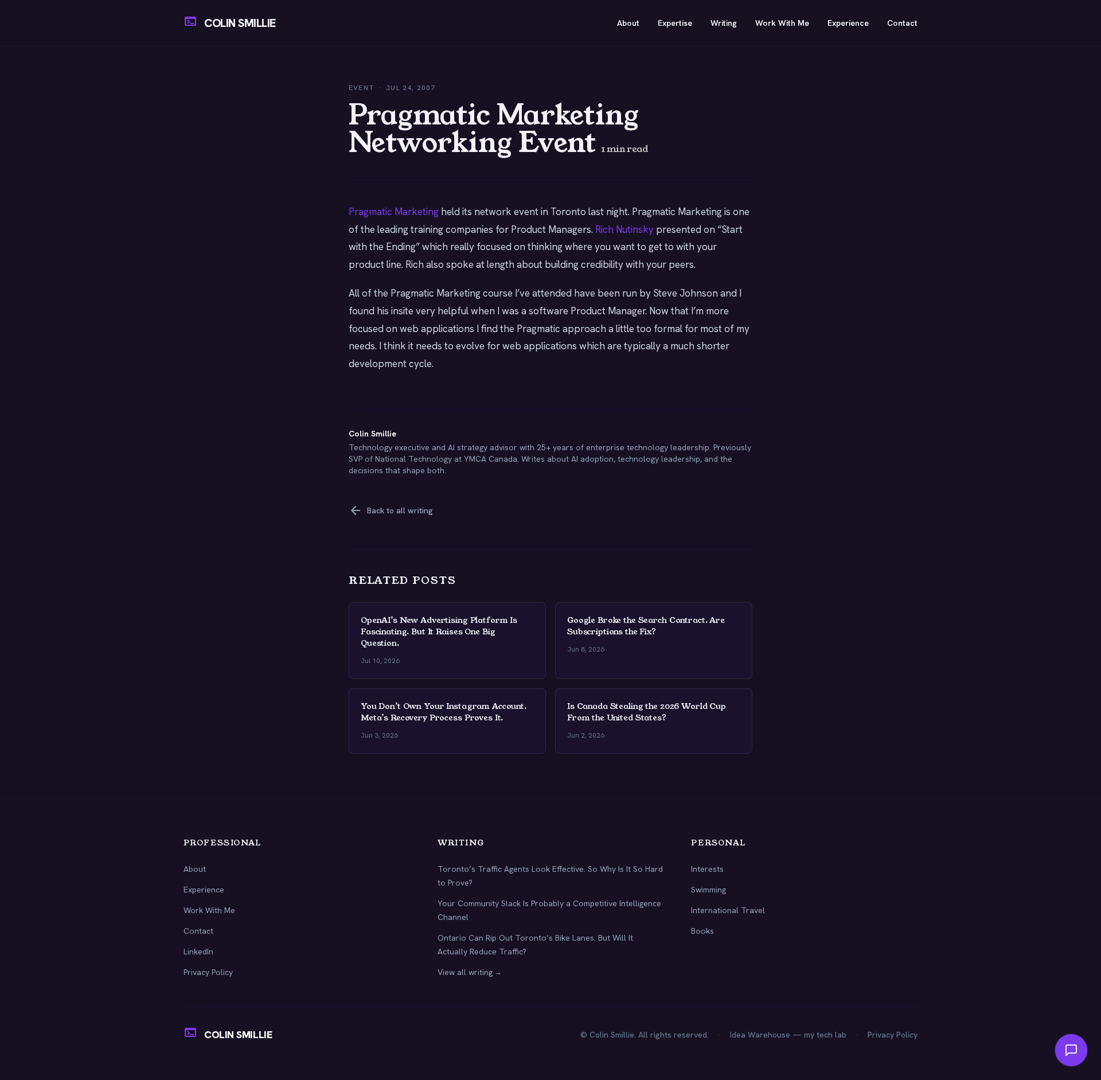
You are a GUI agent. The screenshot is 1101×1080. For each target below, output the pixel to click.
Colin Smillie (372, 433)
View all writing (470, 972)
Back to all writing (391, 510)
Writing (723, 23)
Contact (902, 23)
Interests (707, 869)
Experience (848, 23)
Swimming (708, 889)
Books (702, 931)
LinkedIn (198, 951)
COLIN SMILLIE (240, 22)
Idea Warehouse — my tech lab (788, 1035)
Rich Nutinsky (624, 229)
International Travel (728, 910)
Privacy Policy (208, 972)
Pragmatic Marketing (394, 211)
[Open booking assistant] (1071, 1050)
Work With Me (782, 23)
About (628, 23)
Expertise (675, 23)
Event (361, 87)
